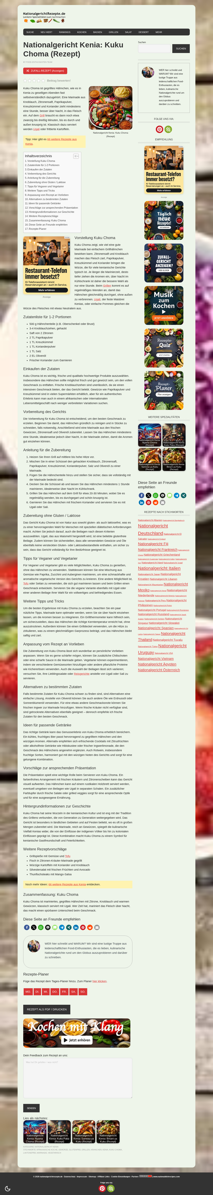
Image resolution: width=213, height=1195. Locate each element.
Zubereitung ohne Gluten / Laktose (46, 182)
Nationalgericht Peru (155, 600)
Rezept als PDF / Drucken (47, 1009)
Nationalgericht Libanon (163, 579)
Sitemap (92, 1177)
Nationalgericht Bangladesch (173, 520)
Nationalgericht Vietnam (156, 658)
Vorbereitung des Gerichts (41, 173)
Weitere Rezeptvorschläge (43, 216)
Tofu (26, 583)
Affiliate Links (103, 1177)
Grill (42, 115)
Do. (54, 991)
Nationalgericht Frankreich (157, 549)
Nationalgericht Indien (167, 559)
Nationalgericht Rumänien (178, 610)
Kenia (105, 1150)
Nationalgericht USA (164, 653)
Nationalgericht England (156, 539)
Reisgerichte (82, 673)
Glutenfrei (75, 1150)
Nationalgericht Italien (159, 568)
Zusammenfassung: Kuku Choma (47, 220)
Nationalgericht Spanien (156, 628)
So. (82, 991)
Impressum (82, 1177)
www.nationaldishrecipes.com (166, 1177)
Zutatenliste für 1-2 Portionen (43, 165)
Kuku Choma (115, 1150)
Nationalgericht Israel (173, 563)
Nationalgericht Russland (153, 614)
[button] (26, 927)
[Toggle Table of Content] (74, 156)
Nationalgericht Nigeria (165, 596)
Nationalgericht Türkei (148, 646)
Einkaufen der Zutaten (39, 169)
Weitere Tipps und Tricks (41, 190)
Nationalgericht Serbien (154, 619)
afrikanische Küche (47, 1150)
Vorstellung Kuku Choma (41, 160)
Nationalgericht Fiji (153, 544)
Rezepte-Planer (37, 228)
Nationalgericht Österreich (159, 670)
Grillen (107, 285)
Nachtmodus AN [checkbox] (7, 1188)
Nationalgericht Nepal (158, 591)
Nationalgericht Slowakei (164, 623)
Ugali (36, 129)
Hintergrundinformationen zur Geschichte (51, 211)
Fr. (64, 991)
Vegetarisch (54, 1153)
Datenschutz (69, 1177)
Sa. (73, 991)
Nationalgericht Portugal (152, 609)
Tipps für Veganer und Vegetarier (45, 186)
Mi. (46, 991)
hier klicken (99, 981)
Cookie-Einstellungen (120, 1177)
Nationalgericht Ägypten (157, 664)
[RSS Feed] (168, 129)
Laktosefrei (29, 1153)
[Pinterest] (159, 129)
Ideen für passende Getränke (45, 203)
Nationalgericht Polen (162, 605)
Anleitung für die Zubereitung (43, 177)
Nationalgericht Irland (152, 562)
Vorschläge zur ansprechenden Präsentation (53, 207)
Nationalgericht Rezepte (44, 17)
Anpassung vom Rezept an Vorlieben (48, 195)
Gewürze (63, 1150)
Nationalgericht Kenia (46, 1147)
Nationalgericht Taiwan (151, 634)
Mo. (28, 991)
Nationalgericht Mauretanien (150, 585)
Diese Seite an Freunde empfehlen (48, 224)
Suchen (142, 42)
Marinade (42, 1153)
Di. (37, 991)
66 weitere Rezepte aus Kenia (67, 884)
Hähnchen (96, 1150)
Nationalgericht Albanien (150, 520)
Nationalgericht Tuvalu (168, 639)
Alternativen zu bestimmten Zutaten (48, 199)
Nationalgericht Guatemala (148, 559)
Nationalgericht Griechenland (162, 554)
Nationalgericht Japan (149, 574)
